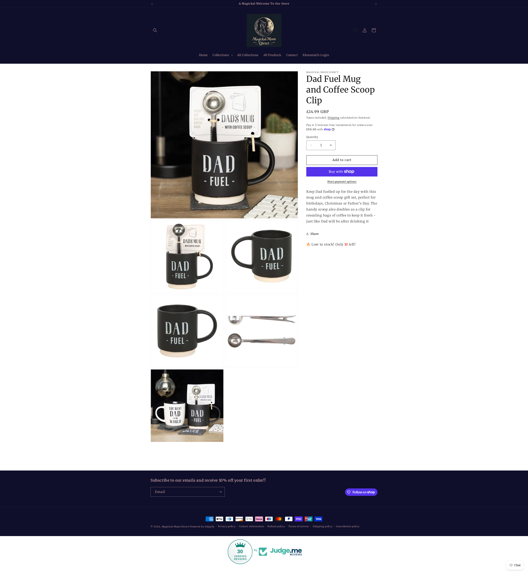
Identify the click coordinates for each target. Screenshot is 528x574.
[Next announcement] (376, 4)
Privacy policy (227, 526)
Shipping (333, 117)
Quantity (312, 137)
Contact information (251, 526)
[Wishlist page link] (356, 30)
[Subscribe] (220, 492)
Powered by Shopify (202, 526)
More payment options (341, 181)
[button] (155, 30)
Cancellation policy (347, 526)
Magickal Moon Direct (175, 526)
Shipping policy (322, 526)
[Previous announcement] (152, 4)
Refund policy (276, 526)
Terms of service (298, 526)
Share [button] (314, 233)
